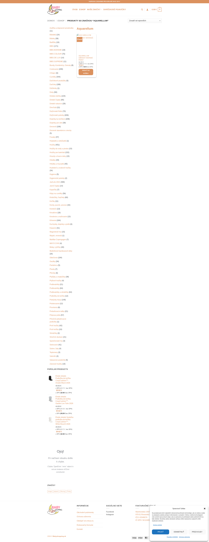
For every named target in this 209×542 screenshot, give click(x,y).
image (50, 491)
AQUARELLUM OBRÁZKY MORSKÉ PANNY (86, 58)
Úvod (75, 9)
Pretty (69, 491)
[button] (205, 508)
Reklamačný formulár (85, 525)
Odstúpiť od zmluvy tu (85, 521)
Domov (51, 20)
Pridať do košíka (86, 72)
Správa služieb (157, 525)
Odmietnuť (179, 532)
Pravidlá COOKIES (172, 537)
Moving (63, 491)
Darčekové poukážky (114, 9)
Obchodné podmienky (85, 512)
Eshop (82, 9)
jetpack (56, 491)
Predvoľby (197, 532)
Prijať (161, 532)
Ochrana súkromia (184, 537)
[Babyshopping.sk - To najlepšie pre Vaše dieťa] (58, 9)
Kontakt (80, 529)
